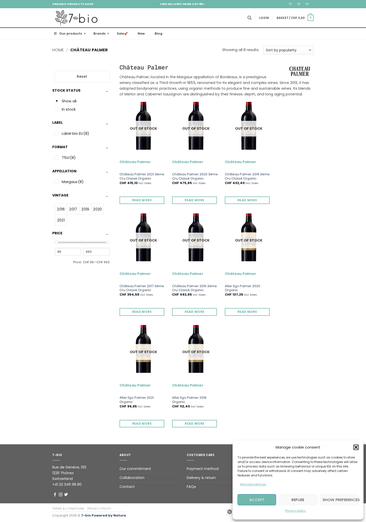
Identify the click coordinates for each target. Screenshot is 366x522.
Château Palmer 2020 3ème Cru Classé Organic (195, 176)
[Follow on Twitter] (66, 495)
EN (307, 4)
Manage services (253, 484)
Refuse (298, 499)
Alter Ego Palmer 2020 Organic (242, 288)
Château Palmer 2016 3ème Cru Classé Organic (194, 288)
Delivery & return (201, 477)
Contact (127, 486)
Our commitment (135, 468)
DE (299, 4)
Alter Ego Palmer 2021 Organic (137, 400)
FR (290, 4)
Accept (257, 499)
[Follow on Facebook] (55, 495)
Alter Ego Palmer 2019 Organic (189, 400)
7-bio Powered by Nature (103, 515)
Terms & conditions (68, 509)
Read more (142, 200)
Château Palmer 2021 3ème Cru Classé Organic (142, 176)
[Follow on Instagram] (60, 495)
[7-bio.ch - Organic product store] (77, 17)
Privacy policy (295, 511)
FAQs (191, 486)
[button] (356, 447)
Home (58, 50)
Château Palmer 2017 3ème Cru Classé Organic (142, 288)
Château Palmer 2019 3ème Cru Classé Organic (247, 176)
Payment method (203, 468)
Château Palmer (135, 162)
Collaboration (132, 477)
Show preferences (341, 499)
